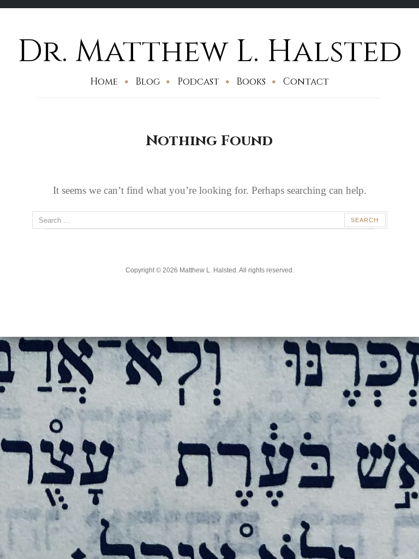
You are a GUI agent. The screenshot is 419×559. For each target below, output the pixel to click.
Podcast (198, 81)
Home (104, 81)
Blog (147, 81)
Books (251, 81)
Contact (306, 81)
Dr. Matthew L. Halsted (209, 52)
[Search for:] (209, 219)
